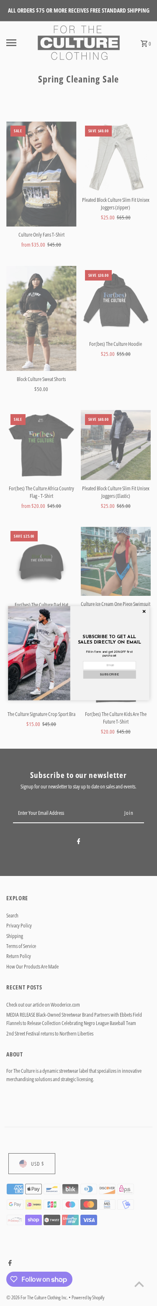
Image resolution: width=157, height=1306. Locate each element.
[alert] (78, 653)
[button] (109, 674)
